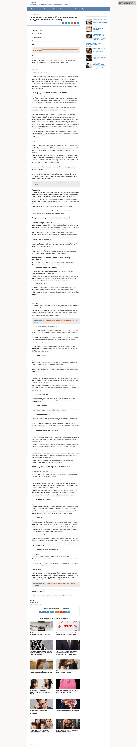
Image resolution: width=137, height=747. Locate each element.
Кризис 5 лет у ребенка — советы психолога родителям (99, 28)
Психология (47, 9)
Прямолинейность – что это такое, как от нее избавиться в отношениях (100, 21)
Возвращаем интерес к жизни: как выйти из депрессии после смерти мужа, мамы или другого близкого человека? (99, 37)
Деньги (77, 9)
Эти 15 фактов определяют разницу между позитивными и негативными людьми (99, 65)
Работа (55, 9)
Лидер (33, 2)
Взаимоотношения (36, 9)
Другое (84, 9)
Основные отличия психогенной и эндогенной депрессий (94, 44)
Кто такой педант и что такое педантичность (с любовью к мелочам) (99, 50)
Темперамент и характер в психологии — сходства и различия (100, 57)
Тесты (70, 9)
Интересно (63, 9)
